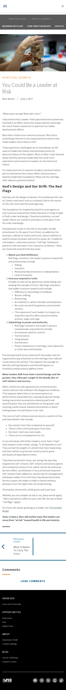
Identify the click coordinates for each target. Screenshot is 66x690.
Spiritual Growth (41, 18)
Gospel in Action (9, 661)
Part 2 (14, 516)
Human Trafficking (10, 657)
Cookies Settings (9, 643)
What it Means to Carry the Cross (21, 550)
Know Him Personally (11, 604)
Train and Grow (17, 18)
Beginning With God (12, 26)
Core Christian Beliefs (39, 26)
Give (4, 622)
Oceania (27, 14)
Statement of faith (10, 639)
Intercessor (7, 618)
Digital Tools (7, 626)
